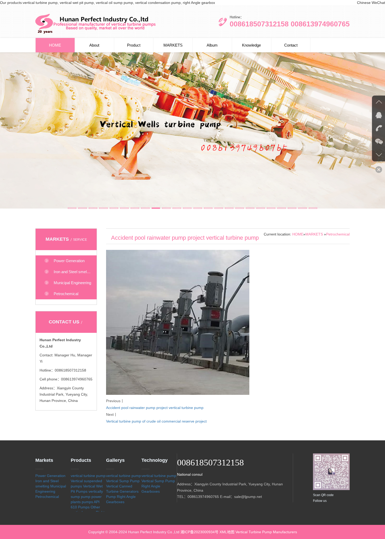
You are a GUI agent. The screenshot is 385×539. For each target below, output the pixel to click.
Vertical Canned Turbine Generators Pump (122, 491)
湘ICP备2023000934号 (199, 532)
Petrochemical (338, 234)
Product (133, 45)
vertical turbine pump (88, 476)
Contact (291, 45)
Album (212, 45)
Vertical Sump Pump (123, 481)
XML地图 (226, 532)
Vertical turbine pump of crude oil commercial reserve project (156, 421)
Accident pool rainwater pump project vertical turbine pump (155, 408)
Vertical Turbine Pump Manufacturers (266, 532)
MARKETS (173, 45)
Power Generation (50, 476)
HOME (55, 45)
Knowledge (251, 45)
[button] (72, 208)
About (94, 45)
